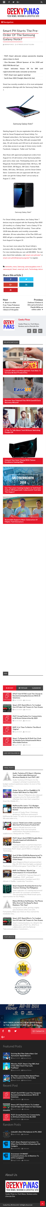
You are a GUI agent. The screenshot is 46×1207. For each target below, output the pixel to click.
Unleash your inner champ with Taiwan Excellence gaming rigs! (20, 461)
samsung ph (7, 269)
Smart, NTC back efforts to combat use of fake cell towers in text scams (28, 706)
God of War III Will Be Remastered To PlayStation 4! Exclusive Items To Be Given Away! (27, 857)
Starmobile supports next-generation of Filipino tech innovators (21, 521)
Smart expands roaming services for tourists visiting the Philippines (27, 887)
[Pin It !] (11, 290)
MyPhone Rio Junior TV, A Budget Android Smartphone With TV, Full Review (26, 808)
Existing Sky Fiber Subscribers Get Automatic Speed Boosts (24, 1055)
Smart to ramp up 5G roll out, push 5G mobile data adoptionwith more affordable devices (27, 740)
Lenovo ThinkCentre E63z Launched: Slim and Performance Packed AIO (27, 824)
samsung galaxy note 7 (33, 267)
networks (8, 267)
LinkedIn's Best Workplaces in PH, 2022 (26, 1132)
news (15, 267)
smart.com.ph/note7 (33, 255)
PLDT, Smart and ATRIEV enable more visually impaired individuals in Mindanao (27, 840)
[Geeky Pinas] (23, 12)
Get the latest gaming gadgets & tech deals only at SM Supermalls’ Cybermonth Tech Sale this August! (23, 490)
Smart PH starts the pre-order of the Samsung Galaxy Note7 (20, 35)
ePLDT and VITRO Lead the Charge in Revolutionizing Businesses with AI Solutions (27, 696)
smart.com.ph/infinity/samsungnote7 (16, 258)
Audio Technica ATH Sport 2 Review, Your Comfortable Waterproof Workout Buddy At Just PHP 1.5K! (27, 775)
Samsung (21, 267)
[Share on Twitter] (26, 279)
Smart (15, 269)
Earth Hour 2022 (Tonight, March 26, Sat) (19, 78)
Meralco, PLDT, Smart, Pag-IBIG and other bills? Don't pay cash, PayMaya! (25, 1066)
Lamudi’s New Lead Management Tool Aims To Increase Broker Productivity (23, 372)
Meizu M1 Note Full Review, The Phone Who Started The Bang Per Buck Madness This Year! (28, 903)
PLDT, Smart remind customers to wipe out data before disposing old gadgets (25, 1144)
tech (26, 269)
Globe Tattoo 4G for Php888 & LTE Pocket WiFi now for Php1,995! (26, 791)
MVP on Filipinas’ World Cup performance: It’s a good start (25, 871)
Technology (33, 269)
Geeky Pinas (7, 1205)
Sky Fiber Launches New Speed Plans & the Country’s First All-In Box (25, 1077)
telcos (40, 269)
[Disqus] (23, 564)
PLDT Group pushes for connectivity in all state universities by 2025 (27, 717)
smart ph (21, 269)
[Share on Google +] (11, 285)
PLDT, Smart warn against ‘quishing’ (17, 75)
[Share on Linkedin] (26, 285)
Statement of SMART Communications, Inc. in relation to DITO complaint (25, 1156)
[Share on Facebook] (11, 279)
